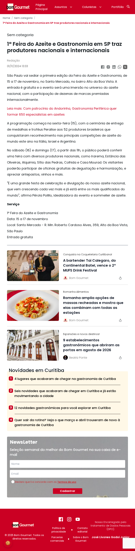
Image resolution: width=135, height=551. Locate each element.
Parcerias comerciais (57, 539)
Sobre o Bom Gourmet (81, 539)
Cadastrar (67, 491)
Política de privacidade (59, 529)
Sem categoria (23, 18)
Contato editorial (82, 529)
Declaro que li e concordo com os (45, 482)
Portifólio (117, 7)
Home (6, 18)
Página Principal (41, 7)
